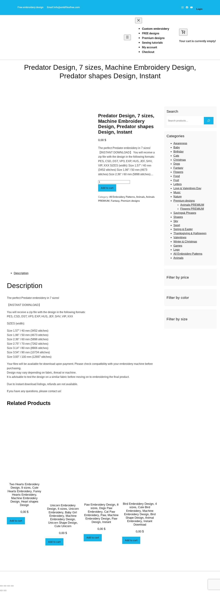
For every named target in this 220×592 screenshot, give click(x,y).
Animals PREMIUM (76, 85)
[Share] (5, 585)
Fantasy (115, 200)
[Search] (208, 120)
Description (21, 273)
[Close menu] (138, 20)
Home (39, 85)
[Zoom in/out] (12, 585)
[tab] (85, 273)
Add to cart (107, 188)
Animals (140, 196)
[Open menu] (127, 37)
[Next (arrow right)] (5, 590)
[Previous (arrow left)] (1, 590)
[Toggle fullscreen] (8, 585)
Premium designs (54, 85)
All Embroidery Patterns (122, 196)
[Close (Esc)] (1, 585)
